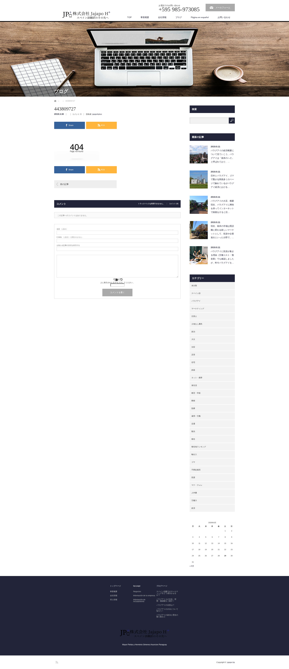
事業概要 (145, 17)
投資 (193, 477)
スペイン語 (195, 293)
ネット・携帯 (196, 378)
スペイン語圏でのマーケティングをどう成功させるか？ (167, 593)
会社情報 (162, 17)
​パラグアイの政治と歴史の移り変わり (167, 616)
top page (136, 586)
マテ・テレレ (196, 485)
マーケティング (197, 309)
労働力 (194, 500)
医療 (193, 408)
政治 (193, 332)
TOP (129, 17)
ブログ (179, 17)
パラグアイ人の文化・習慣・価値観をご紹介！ (166, 600)
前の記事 (64, 184)
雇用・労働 (195, 416)
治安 (193, 347)
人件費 (194, 493)
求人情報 (113, 600)
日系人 (194, 316)
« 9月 (192, 566)
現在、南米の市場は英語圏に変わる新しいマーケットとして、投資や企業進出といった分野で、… (222, 232)
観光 (193, 431)
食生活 (194, 385)
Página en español (200, 17)
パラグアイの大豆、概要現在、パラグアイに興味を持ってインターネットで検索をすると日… (222, 207)
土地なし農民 (196, 324)
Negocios (137, 591)
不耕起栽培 (195, 470)
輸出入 (194, 454)
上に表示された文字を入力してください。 (117, 283)
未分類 (194, 286)
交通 (193, 424)
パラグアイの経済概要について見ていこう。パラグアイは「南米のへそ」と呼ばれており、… (222, 156)
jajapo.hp (231, 662)
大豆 (193, 339)
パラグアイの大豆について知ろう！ (167, 610)
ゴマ (193, 462)
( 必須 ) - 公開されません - (70, 237)
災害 (193, 355)
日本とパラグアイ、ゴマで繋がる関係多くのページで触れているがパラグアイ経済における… (222, 181)
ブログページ (161, 586)
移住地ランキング (198, 447)
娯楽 (193, 370)
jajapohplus (97, 114)
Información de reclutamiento (139, 600)
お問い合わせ (224, 17)
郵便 (193, 401)
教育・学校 (195, 393)
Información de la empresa (144, 595)
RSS (56, 662)
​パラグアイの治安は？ (165, 605)
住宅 (193, 362)
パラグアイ (195, 301)
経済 (193, 508)
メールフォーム (223, 7)
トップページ (115, 586)
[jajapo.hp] (86, 16)
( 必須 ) (62, 229)
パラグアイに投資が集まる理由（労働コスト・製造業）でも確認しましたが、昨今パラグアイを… (222, 257)
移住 (193, 439)
